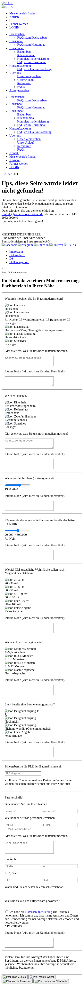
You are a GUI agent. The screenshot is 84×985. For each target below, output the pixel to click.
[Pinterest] (56, 245)
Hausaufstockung (20, 65)
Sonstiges (10, 323)
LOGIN (14, 27)
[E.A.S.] (7, 3)
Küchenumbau (26, 55)
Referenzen (24, 83)
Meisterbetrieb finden (22, 13)
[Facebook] (10, 245)
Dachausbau (17, 34)
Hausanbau (16, 41)
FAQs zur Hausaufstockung (34, 69)
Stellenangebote (19, 262)
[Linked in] (41, 245)
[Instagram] (26, 245)
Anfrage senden (19, 90)
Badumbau (24, 51)
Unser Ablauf (25, 79)
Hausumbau (16, 48)
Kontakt (14, 153)
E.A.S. (6, 173)
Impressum (16, 251)
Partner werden (18, 24)
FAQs (21, 86)
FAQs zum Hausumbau (31, 62)
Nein (12, 538)
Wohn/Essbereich (34, 319)
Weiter (50, 976)
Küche (13, 319)
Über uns (15, 72)
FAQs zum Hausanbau (31, 44)
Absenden (25, 981)
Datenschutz (17, 255)
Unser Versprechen (29, 76)
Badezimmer (58, 319)
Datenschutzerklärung (38, 912)
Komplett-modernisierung (33, 58)
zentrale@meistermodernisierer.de (22, 214)
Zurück (21, 976)
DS (11, 258)
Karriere (14, 17)
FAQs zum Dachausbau (32, 37)
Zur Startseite (59, 981)
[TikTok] (70, 245)
